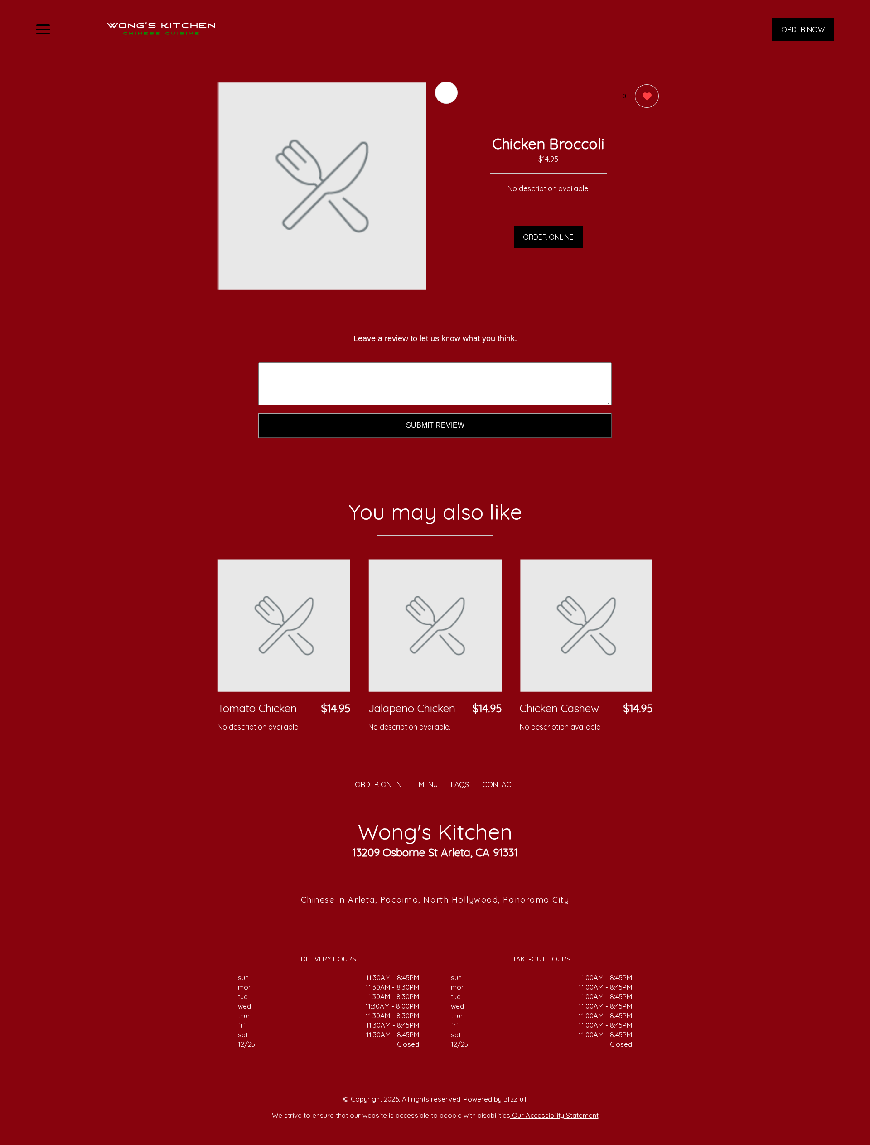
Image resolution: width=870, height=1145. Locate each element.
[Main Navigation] (43, 29)
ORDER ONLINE (548, 237)
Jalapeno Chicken (411, 708)
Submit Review (435, 425)
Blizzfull (514, 1099)
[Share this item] (446, 93)
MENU (428, 784)
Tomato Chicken (257, 708)
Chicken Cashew (559, 708)
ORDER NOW (803, 29)
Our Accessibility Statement (554, 1115)
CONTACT (498, 784)
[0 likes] (644, 96)
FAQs (460, 784)
